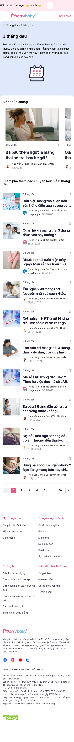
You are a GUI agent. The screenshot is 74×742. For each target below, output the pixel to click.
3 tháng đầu (27, 25)
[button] (5, 16)
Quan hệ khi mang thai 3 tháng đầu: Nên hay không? (46, 232)
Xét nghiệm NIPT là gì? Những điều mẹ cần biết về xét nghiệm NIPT (47, 321)
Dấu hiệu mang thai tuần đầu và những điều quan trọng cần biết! (46, 203)
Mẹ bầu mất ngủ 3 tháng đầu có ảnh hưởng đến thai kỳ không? (45, 438)
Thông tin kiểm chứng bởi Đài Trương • (47, 240)
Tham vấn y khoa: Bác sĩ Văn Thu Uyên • (33, 163)
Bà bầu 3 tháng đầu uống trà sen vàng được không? (45, 408)
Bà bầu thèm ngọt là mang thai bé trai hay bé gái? (30, 155)
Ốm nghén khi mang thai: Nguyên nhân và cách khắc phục (44, 291)
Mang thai (12, 25)
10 (60, 490)
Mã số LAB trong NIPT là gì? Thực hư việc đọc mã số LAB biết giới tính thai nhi (45, 380)
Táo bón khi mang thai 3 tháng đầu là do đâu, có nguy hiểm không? (46, 350)
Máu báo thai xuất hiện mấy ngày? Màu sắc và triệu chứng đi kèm (46, 262)
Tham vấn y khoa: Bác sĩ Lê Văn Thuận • (48, 298)
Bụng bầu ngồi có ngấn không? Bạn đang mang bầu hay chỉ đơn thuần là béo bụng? (47, 468)
